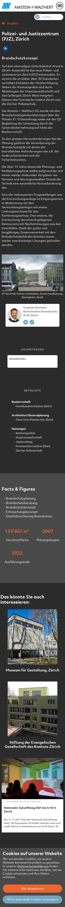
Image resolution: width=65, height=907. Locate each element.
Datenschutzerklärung (33, 866)
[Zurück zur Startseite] (27, 6)
